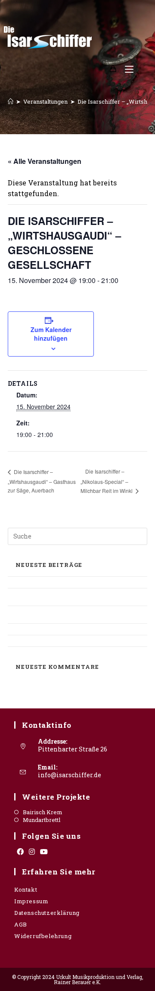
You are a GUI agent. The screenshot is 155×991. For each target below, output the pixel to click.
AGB (20, 924)
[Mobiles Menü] (125, 69)
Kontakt (25, 889)
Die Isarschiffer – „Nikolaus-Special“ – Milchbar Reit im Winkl (107, 481)
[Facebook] (20, 851)
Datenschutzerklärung (47, 913)
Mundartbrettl (41, 820)
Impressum (31, 901)
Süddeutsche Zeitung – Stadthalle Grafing (71, 641)
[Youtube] (44, 851)
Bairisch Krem (42, 812)
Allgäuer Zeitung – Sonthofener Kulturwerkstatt (56, 597)
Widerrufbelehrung (42, 936)
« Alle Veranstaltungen (44, 161)
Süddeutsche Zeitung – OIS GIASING (62, 629)
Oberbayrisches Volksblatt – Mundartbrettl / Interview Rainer (75, 614)
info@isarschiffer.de (69, 775)
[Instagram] (32, 851)
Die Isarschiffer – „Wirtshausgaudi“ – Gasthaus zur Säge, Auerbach (42, 481)
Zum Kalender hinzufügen (51, 333)
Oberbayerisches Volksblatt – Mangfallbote (73, 582)
